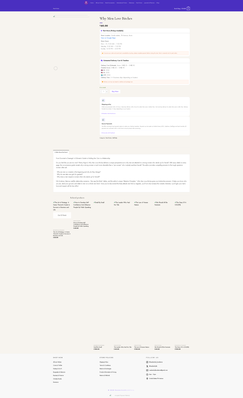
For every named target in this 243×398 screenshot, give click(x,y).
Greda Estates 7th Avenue (156, 378)
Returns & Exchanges (105, 369)
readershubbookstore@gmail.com (158, 370)
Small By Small (98, 347)
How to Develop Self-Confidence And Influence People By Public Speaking (81, 224)
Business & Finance (58, 375)
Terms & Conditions (105, 365)
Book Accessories (109, 3)
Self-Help (114, 138)
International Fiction (122, 3)
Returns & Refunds (105, 375)
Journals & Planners (149, 3)
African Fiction (99, 3)
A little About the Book (61, 152)
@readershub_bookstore (156, 362)
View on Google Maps (108, 38)
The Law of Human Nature (141, 347)
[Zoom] (56, 68)
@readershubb (153, 366)
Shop (158, 3)
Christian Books (57, 379)
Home (92, 3)
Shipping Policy (104, 362)
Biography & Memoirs (59, 372)
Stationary (131, 3)
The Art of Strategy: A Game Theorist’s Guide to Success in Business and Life (61, 233)
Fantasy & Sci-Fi (57, 369)
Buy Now (115, 91)
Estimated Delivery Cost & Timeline (116, 60)
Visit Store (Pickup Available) (113, 31)
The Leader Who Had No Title (122, 347)
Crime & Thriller (57, 365)
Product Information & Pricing (108, 372)
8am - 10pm (152, 374)
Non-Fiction (139, 3)
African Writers (57, 362)
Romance (55, 382)
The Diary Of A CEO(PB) (182, 347)
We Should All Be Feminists (162, 347)
